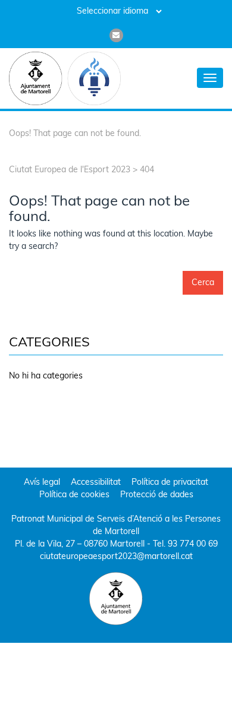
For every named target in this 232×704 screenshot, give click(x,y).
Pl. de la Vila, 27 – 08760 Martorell (80, 544)
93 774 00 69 (193, 544)
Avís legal (42, 482)
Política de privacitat (169, 482)
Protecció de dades (156, 495)
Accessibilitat (96, 482)
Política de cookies (74, 495)
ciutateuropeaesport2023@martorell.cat (116, 557)
